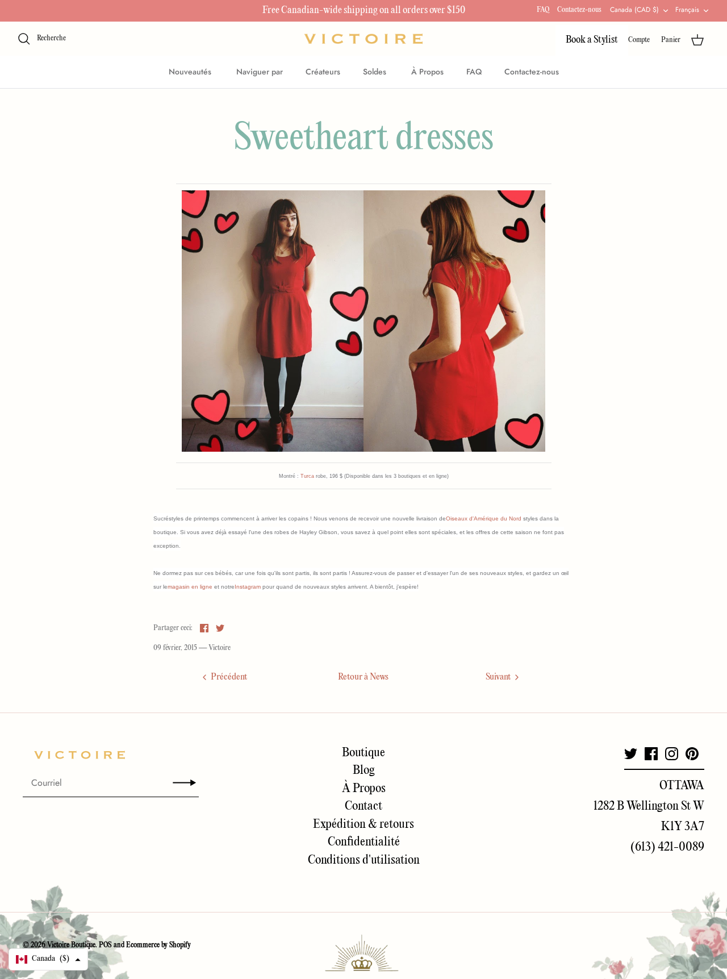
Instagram (248, 587)
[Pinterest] (692, 753)
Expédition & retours (363, 824)
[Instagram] (671, 753)
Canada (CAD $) (634, 10)
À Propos (427, 71)
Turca (307, 476)
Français (687, 10)
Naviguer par (259, 71)
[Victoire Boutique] (363, 39)
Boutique (363, 753)
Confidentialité (364, 842)
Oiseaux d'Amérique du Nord (483, 518)
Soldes (375, 71)
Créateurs (323, 71)
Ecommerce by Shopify (158, 945)
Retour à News (363, 677)
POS (105, 945)
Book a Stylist (592, 40)
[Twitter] (630, 753)
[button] (48, 959)
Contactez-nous (579, 10)
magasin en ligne (190, 587)
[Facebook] (651, 753)
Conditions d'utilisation (364, 860)
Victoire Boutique (71, 945)
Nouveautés (191, 71)
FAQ (543, 10)
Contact (363, 806)
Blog (364, 770)
